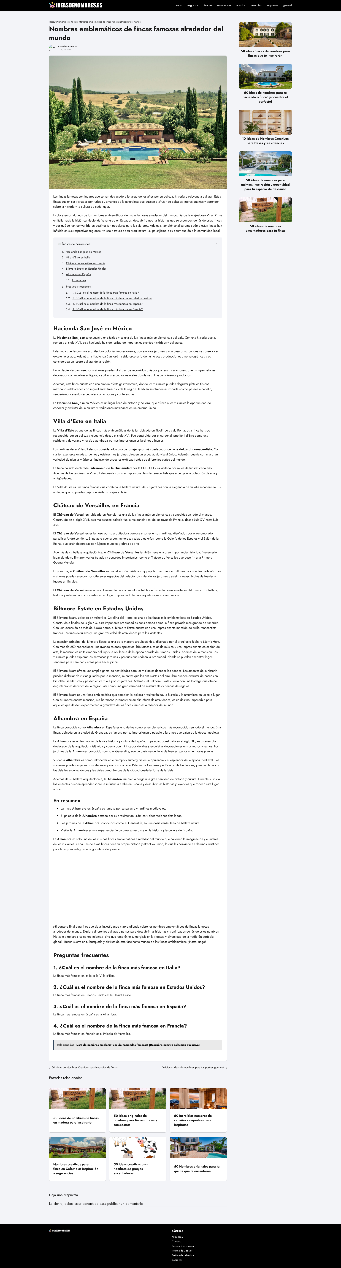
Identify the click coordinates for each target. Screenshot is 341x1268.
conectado (90, 1203)
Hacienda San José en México (83, 252)
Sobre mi (177, 1260)
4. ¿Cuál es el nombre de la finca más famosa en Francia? (107, 309)
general (287, 5)
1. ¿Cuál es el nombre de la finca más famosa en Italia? (105, 293)
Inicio (178, 5)
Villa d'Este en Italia (78, 257)
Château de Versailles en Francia (85, 263)
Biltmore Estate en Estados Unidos (86, 269)
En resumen (79, 280)
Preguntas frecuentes (78, 287)
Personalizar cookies (183, 1246)
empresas (272, 5)
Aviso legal (177, 1237)
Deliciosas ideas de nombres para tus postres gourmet (192, 1067)
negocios (192, 5)
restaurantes (224, 5)
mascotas (256, 5)
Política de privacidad (183, 1255)
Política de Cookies (182, 1250)
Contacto (176, 1241)
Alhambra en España (78, 274)
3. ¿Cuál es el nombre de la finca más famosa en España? (107, 304)
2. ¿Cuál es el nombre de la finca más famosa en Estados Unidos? (112, 298)
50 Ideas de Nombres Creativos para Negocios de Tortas (85, 1067)
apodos (240, 5)
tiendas (208, 5)
